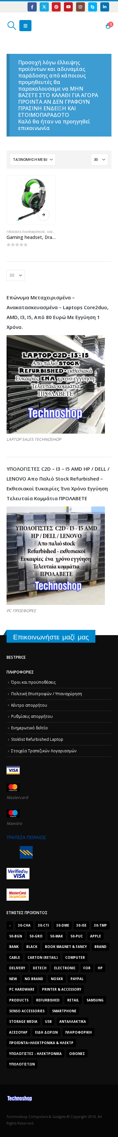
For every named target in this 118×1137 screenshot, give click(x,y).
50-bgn (15, 936)
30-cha (24, 925)
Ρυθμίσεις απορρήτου (32, 716)
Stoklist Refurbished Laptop (37, 739)
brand (100, 946)
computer (75, 957)
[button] (12, 25)
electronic (65, 968)
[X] (44, 6)
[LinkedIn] (104, 6)
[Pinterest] (56, 6)
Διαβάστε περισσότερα (43, 215)
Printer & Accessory (61, 989)
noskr (57, 978)
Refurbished (48, 1000)
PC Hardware (21, 989)
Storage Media (23, 1021)
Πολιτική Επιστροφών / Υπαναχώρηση (46, 693)
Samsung (95, 1000)
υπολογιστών (22, 1064)
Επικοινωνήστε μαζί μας (51, 637)
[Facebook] (32, 6)
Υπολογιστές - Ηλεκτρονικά (35, 1053)
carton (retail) (43, 957)
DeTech (40, 968)
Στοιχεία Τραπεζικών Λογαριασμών (44, 750)
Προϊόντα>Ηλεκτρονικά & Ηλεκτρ (41, 1042)
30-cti (43, 925)
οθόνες (77, 1053)
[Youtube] (68, 6)
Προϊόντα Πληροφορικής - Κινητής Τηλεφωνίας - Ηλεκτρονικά (54, 232)
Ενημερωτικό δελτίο (29, 727)
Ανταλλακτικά (72, 1021)
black (31, 946)
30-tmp (100, 925)
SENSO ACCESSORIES (27, 1011)
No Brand (34, 978)
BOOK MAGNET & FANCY (66, 946)
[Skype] (92, 6)
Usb (48, 1021)
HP (100, 968)
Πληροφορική (78, 1032)
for (86, 968)
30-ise (81, 925)
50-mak (56, 936)
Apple (95, 936)
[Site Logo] (37, 25)
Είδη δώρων (46, 1032)
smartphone (64, 1011)
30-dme (62, 925)
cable (14, 957)
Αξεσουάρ (18, 1032)
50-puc (76, 936)
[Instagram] (80, 6)
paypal (77, 978)
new (13, 978)
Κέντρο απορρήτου (29, 705)
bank (14, 946)
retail (73, 1000)
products (19, 1000)
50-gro (36, 936)
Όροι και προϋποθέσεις (33, 682)
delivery (17, 968)
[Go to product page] (31, 199)
